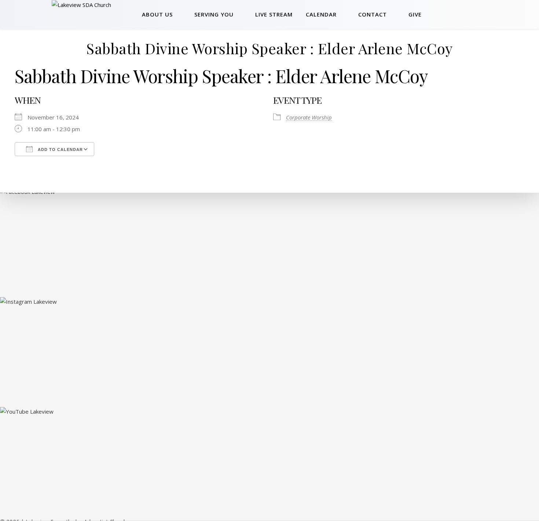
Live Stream (274, 14)
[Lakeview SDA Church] (94, 14)
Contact (372, 14)
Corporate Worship (309, 117)
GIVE (415, 14)
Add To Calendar (59, 149)
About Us (157, 14)
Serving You (214, 14)
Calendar (321, 14)
